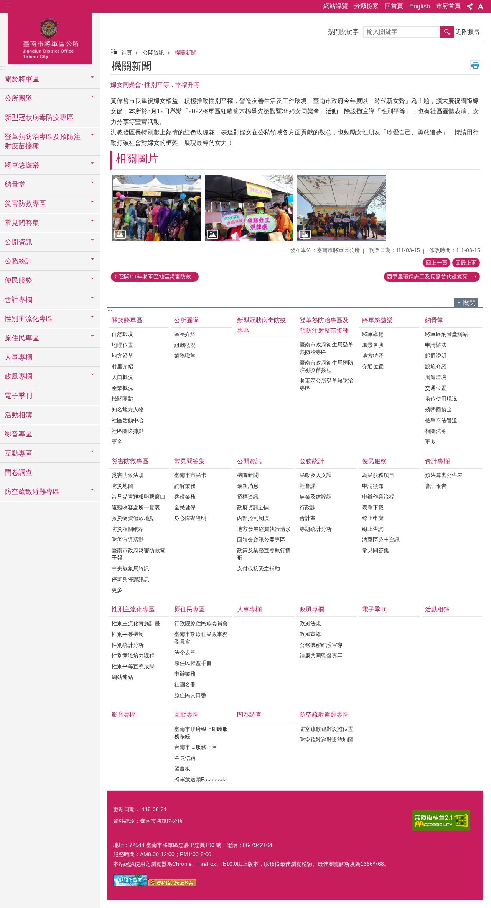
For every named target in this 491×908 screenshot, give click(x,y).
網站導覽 (335, 6)
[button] (156, 208)
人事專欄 (18, 357)
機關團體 (122, 399)
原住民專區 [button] (22, 338)
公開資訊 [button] (18, 242)
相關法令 (436, 431)
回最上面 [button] (466, 263)
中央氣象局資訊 (130, 568)
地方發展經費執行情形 (264, 529)
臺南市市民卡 (190, 475)
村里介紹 (122, 366)
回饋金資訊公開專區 (261, 540)
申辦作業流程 (378, 497)
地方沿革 (122, 356)
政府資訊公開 (253, 507)
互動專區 (186, 714)
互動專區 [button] (18, 453)
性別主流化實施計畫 (136, 623)
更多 (117, 442)
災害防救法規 (128, 475)
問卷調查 (18, 472)
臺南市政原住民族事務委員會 (201, 638)
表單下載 (373, 507)
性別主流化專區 (133, 609)
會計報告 (436, 486)
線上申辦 (373, 518)
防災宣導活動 (128, 540)
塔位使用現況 (441, 399)
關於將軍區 (127, 320)
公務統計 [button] (18, 261)
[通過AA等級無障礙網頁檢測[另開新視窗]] (441, 820)
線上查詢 (373, 529)
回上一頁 (436, 263)
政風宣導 (310, 634)
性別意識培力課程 (133, 656)
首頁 (126, 53)
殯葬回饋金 (438, 409)
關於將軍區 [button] (22, 79)
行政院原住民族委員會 (201, 623)
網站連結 (122, 677)
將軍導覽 (373, 334)
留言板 (182, 769)
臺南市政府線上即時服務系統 (201, 732)
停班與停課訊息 (130, 579)
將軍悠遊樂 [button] (22, 165)
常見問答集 (189, 461)
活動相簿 (18, 415)
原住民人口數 (190, 695)
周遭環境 (436, 377)
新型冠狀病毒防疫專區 (39, 117)
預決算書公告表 (444, 475)
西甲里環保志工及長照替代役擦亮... (429, 276)
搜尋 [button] (447, 32)
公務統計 (312, 461)
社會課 (308, 486)
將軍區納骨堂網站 (446, 334)
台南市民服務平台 (195, 747)
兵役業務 (185, 497)
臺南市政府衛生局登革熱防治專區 (326, 348)
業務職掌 (185, 356)
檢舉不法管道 (441, 420)
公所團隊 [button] (18, 98)
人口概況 (122, 377)
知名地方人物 (128, 409)
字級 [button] (480, 6)
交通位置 (373, 366)
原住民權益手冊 (193, 663)
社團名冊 (185, 684)
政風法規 (310, 623)
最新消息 (248, 486)
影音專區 (18, 434)
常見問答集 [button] (22, 223)
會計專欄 (437, 461)
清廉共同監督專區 (321, 656)
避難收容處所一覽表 (136, 507)
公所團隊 (186, 320)
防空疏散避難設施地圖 (326, 740)
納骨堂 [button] (15, 184)
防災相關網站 (128, 529)
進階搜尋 (468, 31)
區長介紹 (185, 334)
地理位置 (122, 345)
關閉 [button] (469, 303)
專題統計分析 (316, 529)
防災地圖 (122, 486)
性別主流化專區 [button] (29, 319)
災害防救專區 (130, 461)
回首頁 (394, 6)
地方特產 (373, 356)
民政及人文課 (316, 475)
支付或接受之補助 (258, 568)
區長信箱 (185, 758)
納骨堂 (434, 320)
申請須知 (373, 486)
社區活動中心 (128, 420)
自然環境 (122, 334)
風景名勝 (373, 345)
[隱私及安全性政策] (172, 884)
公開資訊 (153, 53)
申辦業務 (185, 674)
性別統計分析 (128, 645)
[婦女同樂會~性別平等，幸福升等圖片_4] (130, 884)
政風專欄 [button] (18, 376)
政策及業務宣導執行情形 (264, 554)
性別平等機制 (128, 634)
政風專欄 (312, 609)
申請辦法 (436, 345)
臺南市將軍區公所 (50, 37)
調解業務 (185, 486)
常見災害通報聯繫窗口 (138, 497)
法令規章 (185, 652)
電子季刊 (18, 395)
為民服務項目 (378, 475)
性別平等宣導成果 (133, 666)
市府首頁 (448, 6)
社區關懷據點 (128, 431)
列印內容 (475, 65)
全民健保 (185, 507)
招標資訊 (248, 497)
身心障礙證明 (190, 518)
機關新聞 (185, 53)
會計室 (308, 518)
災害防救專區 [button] (25, 203)
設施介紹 (436, 366)
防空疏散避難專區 (324, 714)
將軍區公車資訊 (381, 540)
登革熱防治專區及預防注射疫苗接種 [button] (43, 141)
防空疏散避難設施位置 (326, 729)
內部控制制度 (253, 518)
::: (8, 4)
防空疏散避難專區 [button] (32, 491)
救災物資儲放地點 (133, 518)
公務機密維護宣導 (321, 645)
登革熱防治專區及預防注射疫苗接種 (324, 325)
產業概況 (122, 388)
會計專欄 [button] (18, 299)
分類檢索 (366, 6)
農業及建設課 (316, 497)
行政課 (308, 507)
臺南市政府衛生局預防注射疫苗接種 (326, 366)
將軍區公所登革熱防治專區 (326, 384)
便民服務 (374, 461)
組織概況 (185, 345)
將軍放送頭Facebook (199, 779)
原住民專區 (189, 609)
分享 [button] (470, 6)
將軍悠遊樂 (377, 320)
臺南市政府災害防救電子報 (138, 554)
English (419, 6)
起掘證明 (436, 356)
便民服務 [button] (18, 280)
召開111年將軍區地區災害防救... (157, 276)
